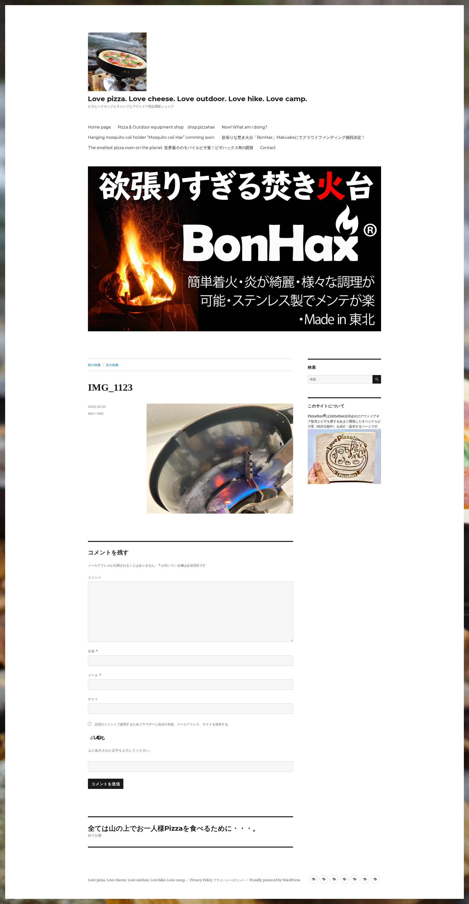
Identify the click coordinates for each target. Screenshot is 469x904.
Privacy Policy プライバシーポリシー (217, 880)
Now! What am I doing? (244, 127)
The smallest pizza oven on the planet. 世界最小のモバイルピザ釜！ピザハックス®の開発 (170, 147)
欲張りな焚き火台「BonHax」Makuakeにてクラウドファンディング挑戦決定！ (293, 137)
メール (94, 675)
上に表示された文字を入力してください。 (120, 750)
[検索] (377, 379)
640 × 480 (96, 413)
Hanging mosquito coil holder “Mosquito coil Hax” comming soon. (151, 137)
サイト (93, 699)
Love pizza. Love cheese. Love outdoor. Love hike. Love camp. (197, 99)
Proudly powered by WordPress (274, 880)
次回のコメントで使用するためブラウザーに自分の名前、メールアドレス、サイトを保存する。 (163, 724)
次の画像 (112, 365)
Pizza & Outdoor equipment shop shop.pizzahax (166, 127)
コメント (95, 577)
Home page (99, 127)
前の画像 (94, 365)
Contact (268, 147)
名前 (93, 651)
